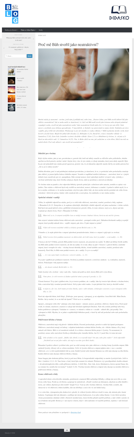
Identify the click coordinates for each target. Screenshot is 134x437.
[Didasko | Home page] (12, 14)
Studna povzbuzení (11, 30)
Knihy (41, 30)
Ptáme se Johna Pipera (28, 30)
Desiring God (76, 412)
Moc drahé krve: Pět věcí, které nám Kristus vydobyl (22, 89)
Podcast (42, 35)
